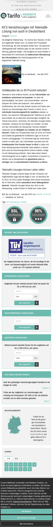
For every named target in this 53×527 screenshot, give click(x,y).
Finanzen (13, 36)
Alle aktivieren (26, 511)
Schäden (23, 202)
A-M (8, 458)
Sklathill (39, 194)
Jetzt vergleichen (24, 303)
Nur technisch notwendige (26, 518)
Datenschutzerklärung (22, 501)
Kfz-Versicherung (13, 202)
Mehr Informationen (26, 524)
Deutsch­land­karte (36, 434)
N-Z (16, 458)
